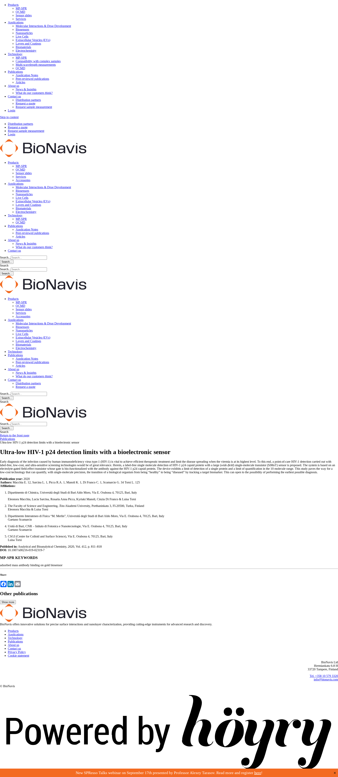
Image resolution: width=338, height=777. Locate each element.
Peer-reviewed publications (32, 78)
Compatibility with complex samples (38, 61)
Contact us (14, 96)
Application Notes (27, 75)
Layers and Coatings (28, 43)
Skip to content (9, 117)
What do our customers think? (34, 93)
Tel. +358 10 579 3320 (324, 676)
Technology (15, 54)
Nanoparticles (24, 33)
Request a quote (25, 103)
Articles (20, 82)
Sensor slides (24, 15)
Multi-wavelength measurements (36, 64)
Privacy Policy (17, 652)
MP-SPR (21, 8)
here (257, 773)
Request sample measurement (34, 107)
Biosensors (22, 29)
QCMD (20, 12)
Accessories (23, 180)
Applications (15, 22)
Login (11, 110)
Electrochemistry (26, 50)
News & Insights (26, 89)
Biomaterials (23, 47)
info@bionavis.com (326, 679)
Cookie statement (18, 655)
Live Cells (22, 36)
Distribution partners (28, 100)
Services (21, 19)
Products (13, 4)
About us (13, 85)
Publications (15, 71)
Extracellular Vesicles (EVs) (33, 40)
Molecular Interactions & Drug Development (43, 26)
